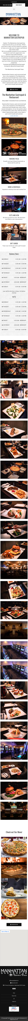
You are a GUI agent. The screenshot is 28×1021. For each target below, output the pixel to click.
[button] (2, 21)
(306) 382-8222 (14, 116)
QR (14, 998)
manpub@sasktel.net (14, 980)
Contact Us (14, 1001)
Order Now (14, 924)
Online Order (14, 995)
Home (14, 993)
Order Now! (15, 89)
